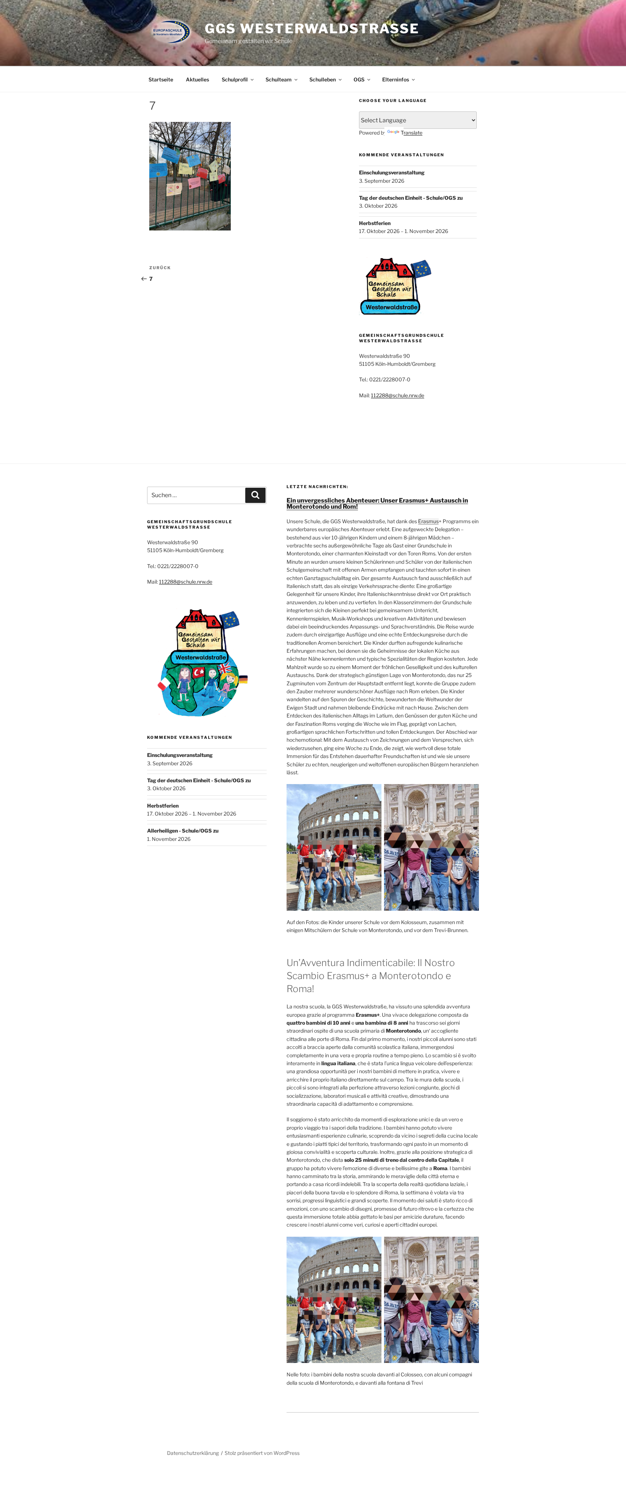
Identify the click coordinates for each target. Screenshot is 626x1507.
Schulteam (279, 79)
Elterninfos (395, 79)
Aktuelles (197, 79)
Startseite (161, 79)
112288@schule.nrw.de (397, 395)
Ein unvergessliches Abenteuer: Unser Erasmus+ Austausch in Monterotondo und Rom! (377, 503)
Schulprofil (235, 79)
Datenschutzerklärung (193, 1453)
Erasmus (428, 521)
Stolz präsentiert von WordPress (262, 1453)
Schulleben (322, 79)
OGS (359, 79)
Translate (411, 133)
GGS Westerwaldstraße (312, 29)
